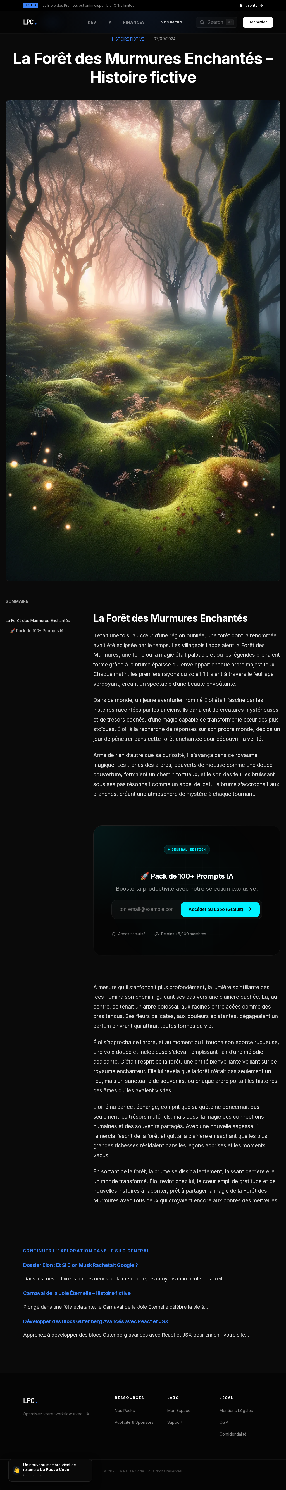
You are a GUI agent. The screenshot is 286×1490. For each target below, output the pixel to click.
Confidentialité (233, 1434)
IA (110, 22)
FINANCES (134, 22)
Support (174, 1422)
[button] (216, 22)
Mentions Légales (236, 1410)
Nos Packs (171, 22)
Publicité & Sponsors (134, 1422)
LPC (31, 1400)
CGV (224, 1422)
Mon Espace (178, 1410)
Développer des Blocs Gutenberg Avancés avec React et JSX (95, 1321)
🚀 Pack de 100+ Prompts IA (36, 630)
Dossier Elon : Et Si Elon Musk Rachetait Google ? (80, 1265)
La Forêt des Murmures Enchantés (38, 620)
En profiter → (251, 5)
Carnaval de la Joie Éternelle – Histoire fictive (77, 1293)
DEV (92, 22)
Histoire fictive (128, 39)
